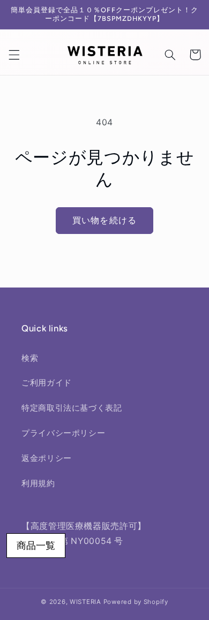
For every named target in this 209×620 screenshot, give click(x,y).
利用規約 (38, 483)
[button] (14, 54)
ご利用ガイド (46, 383)
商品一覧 (36, 545)
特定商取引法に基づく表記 (71, 408)
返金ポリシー (46, 458)
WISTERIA (85, 602)
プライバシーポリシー (63, 433)
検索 (29, 358)
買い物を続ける (104, 220)
